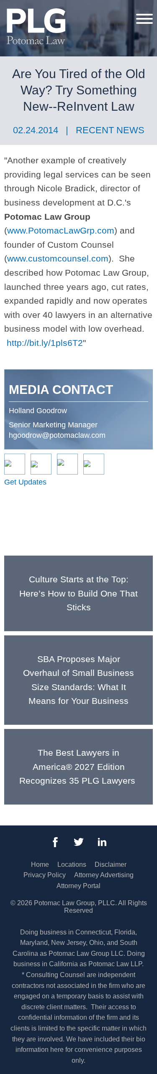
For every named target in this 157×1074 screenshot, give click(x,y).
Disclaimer (110, 864)
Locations (71, 864)
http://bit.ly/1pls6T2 (45, 343)
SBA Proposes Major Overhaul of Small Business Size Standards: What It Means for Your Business (78, 680)
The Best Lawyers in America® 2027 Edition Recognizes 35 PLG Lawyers (78, 766)
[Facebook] (55, 842)
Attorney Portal (78, 885)
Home (40, 864)
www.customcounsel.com (57, 258)
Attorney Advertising (104, 874)
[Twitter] (78, 842)
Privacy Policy (44, 874)
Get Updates (25, 482)
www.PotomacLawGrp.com (60, 230)
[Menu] (144, 18)
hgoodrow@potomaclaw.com (57, 435)
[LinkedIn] (102, 842)
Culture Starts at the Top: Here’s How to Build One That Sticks (78, 593)
